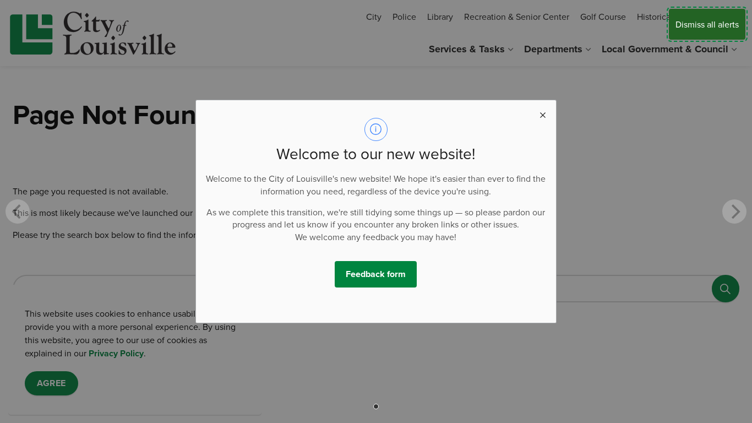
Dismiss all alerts (707, 24)
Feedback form (376, 274)
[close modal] (543, 113)
